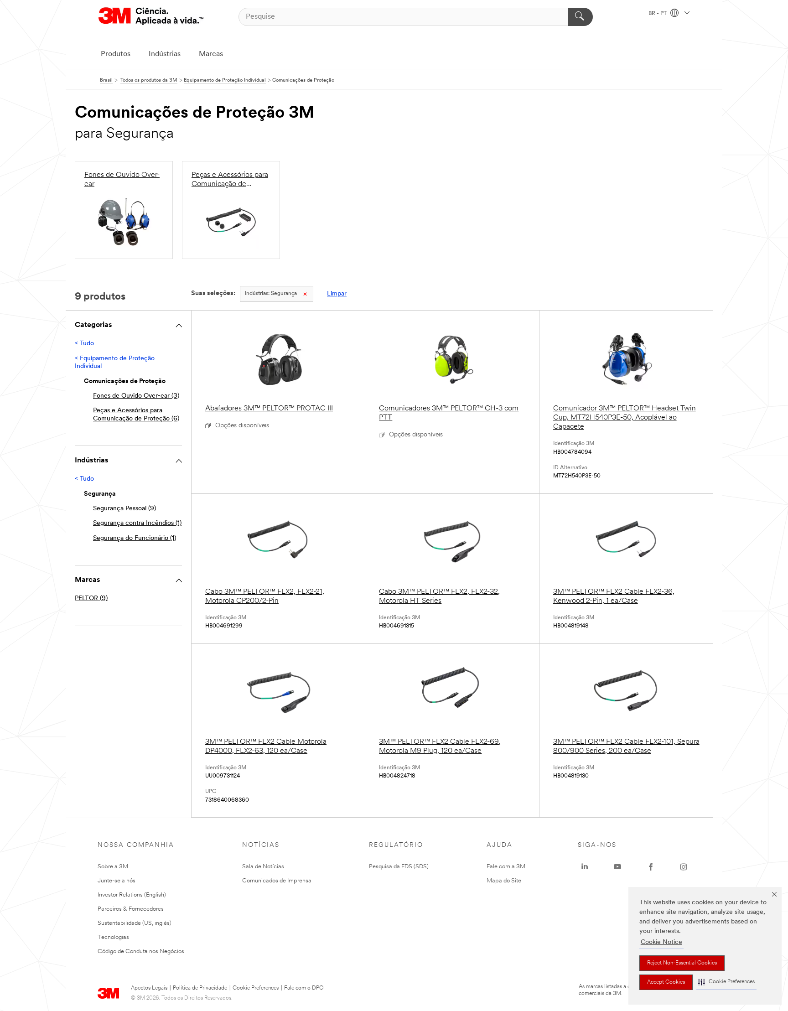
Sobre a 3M (113, 867)
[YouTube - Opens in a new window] (617, 867)
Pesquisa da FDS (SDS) (399, 867)
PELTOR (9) (91, 598)
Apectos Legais (149, 988)
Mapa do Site (504, 881)
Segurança (271, 293)
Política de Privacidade (200, 988)
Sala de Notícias (263, 867)
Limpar (337, 293)
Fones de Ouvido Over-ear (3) (136, 396)
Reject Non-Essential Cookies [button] (682, 963)
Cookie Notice (661, 942)
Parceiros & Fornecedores (131, 909)
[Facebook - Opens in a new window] (651, 867)
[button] (726, 982)
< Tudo (84, 343)
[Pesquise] (580, 17)
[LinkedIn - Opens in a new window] (584, 867)
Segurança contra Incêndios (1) (137, 523)
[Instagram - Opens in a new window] (683, 867)
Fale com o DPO (304, 988)
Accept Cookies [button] (666, 982)
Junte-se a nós (116, 881)
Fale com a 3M (506, 867)
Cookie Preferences (256, 988)
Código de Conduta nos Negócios (141, 951)
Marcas (211, 54)
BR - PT (658, 13)
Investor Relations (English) (132, 895)
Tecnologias (113, 937)
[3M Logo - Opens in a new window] (150, 16)
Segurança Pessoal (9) (124, 508)
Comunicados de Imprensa (276, 881)
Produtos (115, 54)
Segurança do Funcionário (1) (134, 538)
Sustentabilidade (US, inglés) (134, 923)
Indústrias (165, 54)
